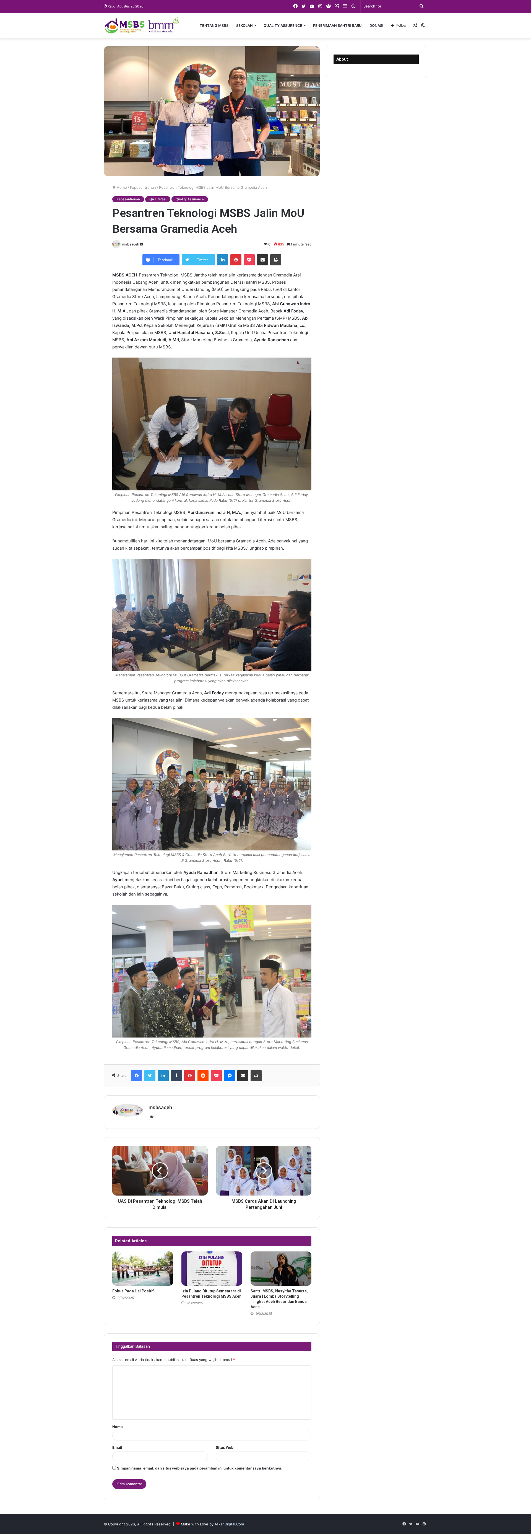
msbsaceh (130, 244)
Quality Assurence (283, 25)
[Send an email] (141, 244)
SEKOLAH (244, 25)
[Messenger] (229, 1075)
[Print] (275, 259)
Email (117, 1447)
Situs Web (224, 1447)
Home (121, 187)
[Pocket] (249, 259)
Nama (117, 1426)
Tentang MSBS (214, 25)
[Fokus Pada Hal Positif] (142, 1268)
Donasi (376, 25)
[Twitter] (149, 1075)
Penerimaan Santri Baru (337, 25)
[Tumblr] (176, 1075)
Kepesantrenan (143, 187)
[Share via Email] (262, 259)
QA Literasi (157, 199)
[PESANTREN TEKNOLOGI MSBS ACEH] (142, 25)
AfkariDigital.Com (229, 1524)
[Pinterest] (235, 259)
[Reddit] (203, 1075)
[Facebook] (136, 1075)
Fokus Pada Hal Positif (133, 1291)
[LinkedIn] (222, 259)
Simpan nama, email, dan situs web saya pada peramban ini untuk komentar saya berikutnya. (199, 1468)
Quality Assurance (190, 199)
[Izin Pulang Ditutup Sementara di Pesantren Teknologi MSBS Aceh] (211, 1268)
